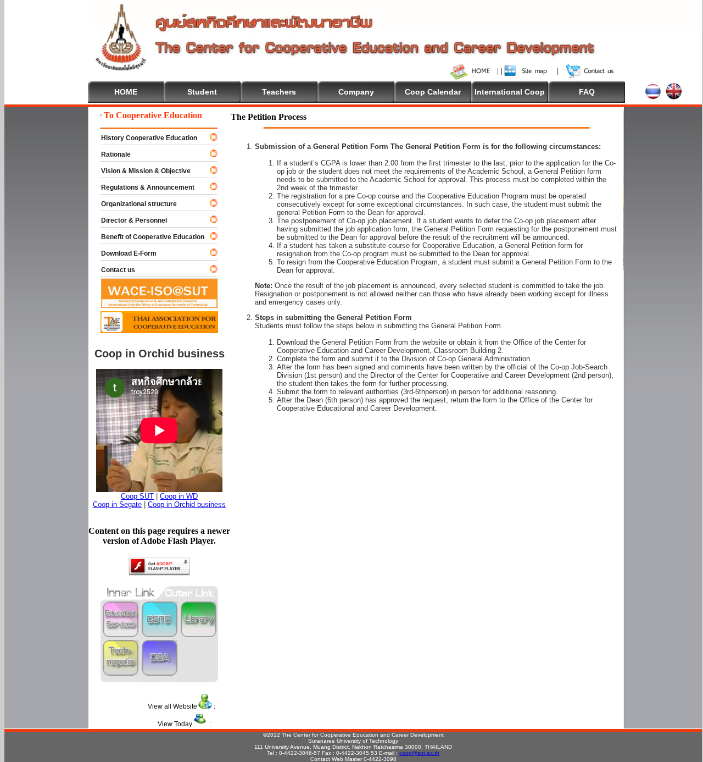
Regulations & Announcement (142, 187)
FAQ (587, 91)
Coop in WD (179, 496)
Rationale (111, 154)
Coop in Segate (117, 504)
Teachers (279, 91)
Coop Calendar (433, 91)
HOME (125, 91)
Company (356, 91)
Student (202, 91)
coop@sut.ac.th (419, 753)
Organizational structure (134, 204)
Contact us (113, 270)
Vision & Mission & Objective (141, 171)
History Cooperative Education (144, 138)
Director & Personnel (129, 220)
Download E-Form (124, 253)
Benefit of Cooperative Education (147, 237)
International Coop (510, 91)
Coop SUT (137, 496)
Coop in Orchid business (187, 504)
